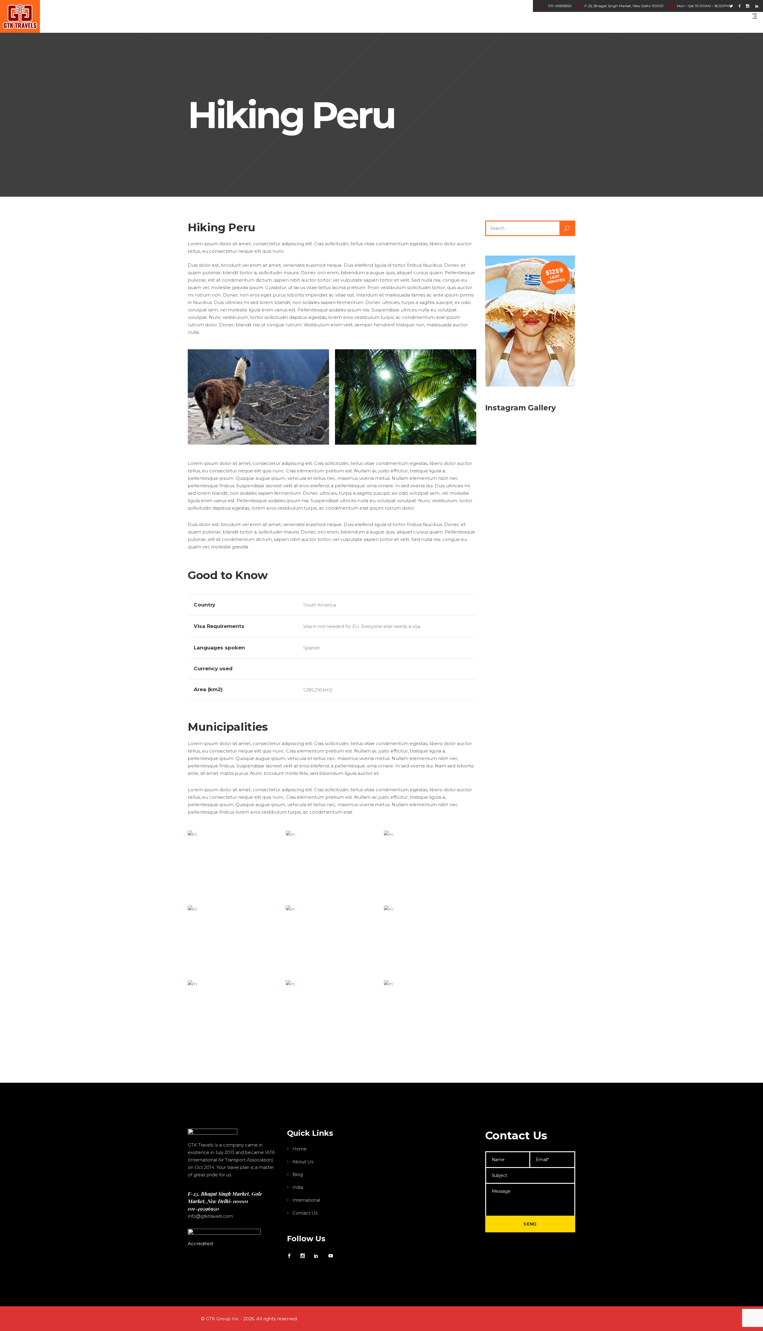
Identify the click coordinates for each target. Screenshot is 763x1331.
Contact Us (304, 1213)
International (306, 1200)
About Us (302, 1161)
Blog (297, 1174)
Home (299, 1149)
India (297, 1187)
